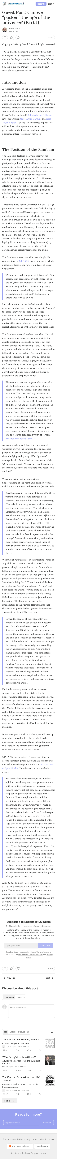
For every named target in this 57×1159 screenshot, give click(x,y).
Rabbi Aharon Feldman (40, 115)
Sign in (51, 4)
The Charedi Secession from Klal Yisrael (21, 1079)
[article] (28, 1045)
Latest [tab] (12, 1032)
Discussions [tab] (23, 1032)
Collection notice (46, 1139)
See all (7, 1100)
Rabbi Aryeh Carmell (30, 119)
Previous (11, 978)
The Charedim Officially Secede (20, 1039)
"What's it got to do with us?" (19, 1057)
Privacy (27, 1139)
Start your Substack (21, 1146)
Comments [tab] (9, 997)
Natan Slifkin (14, 28)
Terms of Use (42, 952)
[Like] (5, 37)
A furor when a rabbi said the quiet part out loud (21, 1062)
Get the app (42, 1146)
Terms (34, 1139)
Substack (15, 1153)
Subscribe (41, 4)
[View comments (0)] (11, 37)
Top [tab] (5, 1032)
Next (48, 978)
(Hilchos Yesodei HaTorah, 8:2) (21, 439)
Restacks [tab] (20, 997)
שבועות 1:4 (24, 261)
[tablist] (14, 997)
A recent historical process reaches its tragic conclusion (20, 1085)
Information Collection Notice (30, 954)
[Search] (52, 1032)
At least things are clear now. (16, 1043)
